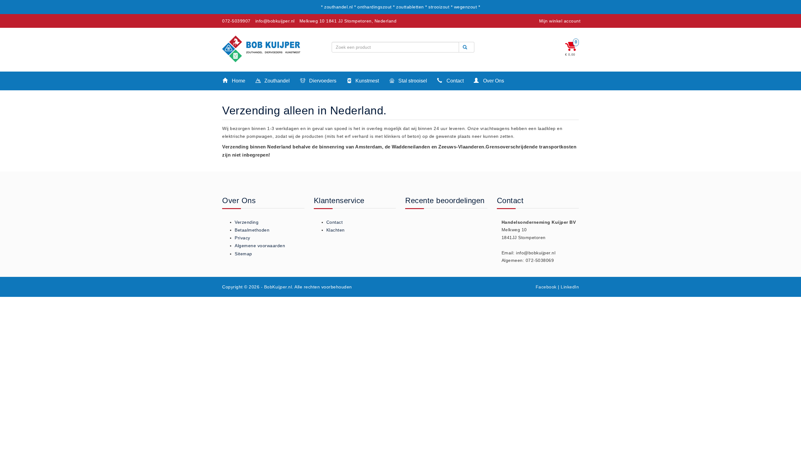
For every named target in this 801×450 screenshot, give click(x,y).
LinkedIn (570, 286)
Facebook (546, 286)
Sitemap (243, 253)
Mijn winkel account (560, 20)
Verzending (246, 222)
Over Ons (493, 80)
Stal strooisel (412, 80)
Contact (454, 80)
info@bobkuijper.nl (275, 20)
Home (238, 80)
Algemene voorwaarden (260, 245)
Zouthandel (276, 80)
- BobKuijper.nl (276, 286)
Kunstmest (366, 80)
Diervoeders (322, 80)
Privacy (242, 237)
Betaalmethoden (252, 230)
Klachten (335, 230)
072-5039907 (236, 20)
